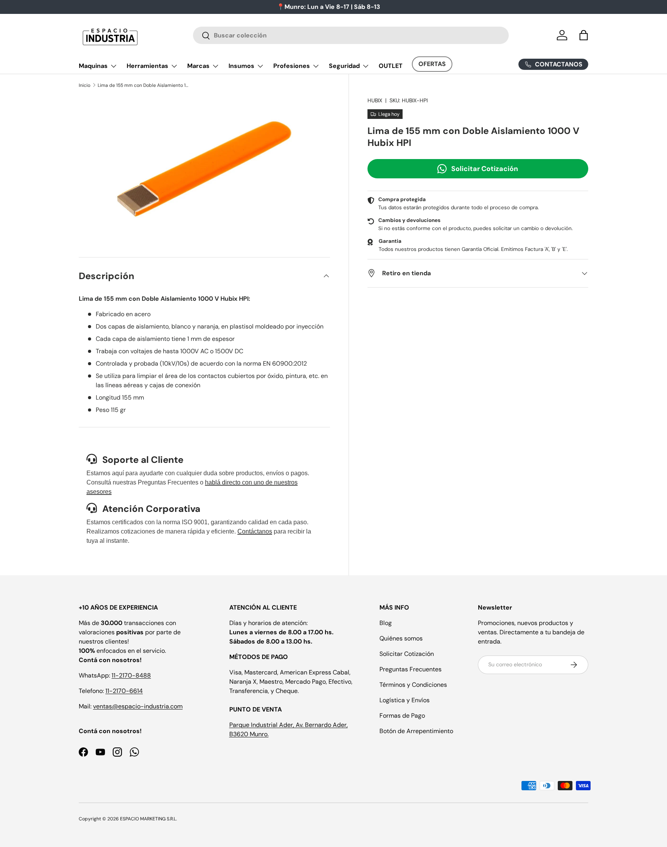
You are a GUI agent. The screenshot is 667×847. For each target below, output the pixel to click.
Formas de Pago (402, 715)
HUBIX (374, 100)
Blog (385, 623)
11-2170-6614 (124, 691)
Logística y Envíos (404, 700)
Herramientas (147, 66)
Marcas (198, 66)
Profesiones (291, 66)
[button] (583, 35)
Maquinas (93, 66)
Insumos (241, 66)
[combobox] (351, 35)
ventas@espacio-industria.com (138, 706)
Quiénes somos (401, 638)
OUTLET (391, 66)
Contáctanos (254, 531)
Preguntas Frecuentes (410, 669)
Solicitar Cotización (484, 168)
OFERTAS (432, 64)
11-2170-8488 (131, 675)
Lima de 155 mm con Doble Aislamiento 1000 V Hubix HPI (144, 85)
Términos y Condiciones (413, 685)
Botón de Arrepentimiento (416, 731)
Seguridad (344, 66)
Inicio (84, 85)
